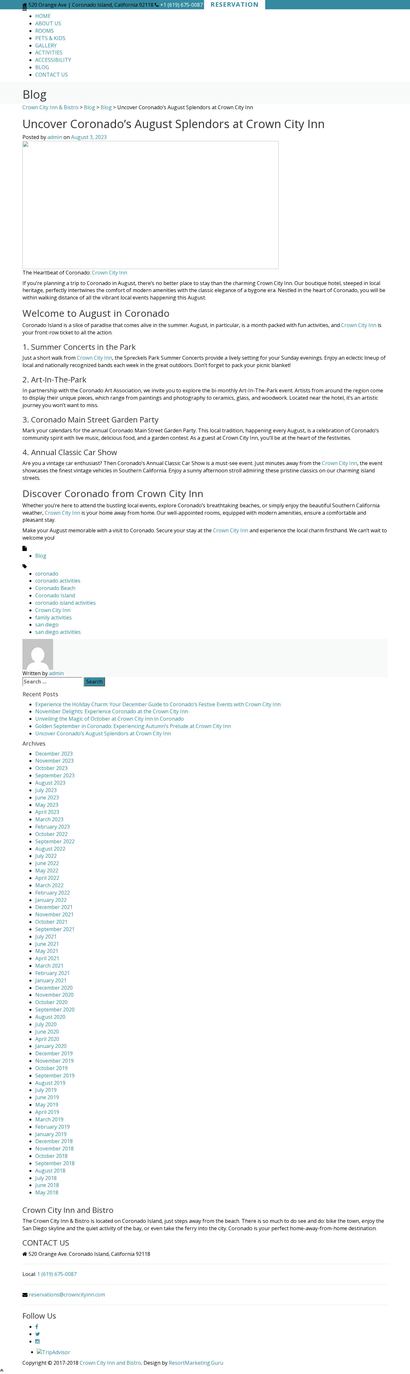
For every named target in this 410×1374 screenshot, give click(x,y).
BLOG (42, 67)
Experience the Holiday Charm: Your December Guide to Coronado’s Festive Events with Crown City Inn (158, 704)
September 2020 (55, 1009)
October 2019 (51, 1068)
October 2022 (51, 834)
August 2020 (50, 1016)
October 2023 (51, 768)
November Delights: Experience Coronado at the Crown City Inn (111, 711)
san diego (47, 624)
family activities (53, 617)
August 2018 (50, 1170)
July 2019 (46, 1089)
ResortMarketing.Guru (196, 1362)
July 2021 (46, 936)
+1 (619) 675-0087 (181, 4)
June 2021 (47, 943)
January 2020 (51, 1046)
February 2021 (52, 973)
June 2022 (47, 863)
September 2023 (55, 775)
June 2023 (47, 797)
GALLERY (46, 45)
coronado (46, 573)
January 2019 (51, 1134)
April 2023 (47, 811)
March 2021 (49, 965)
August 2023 (50, 782)
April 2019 (47, 1112)
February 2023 (52, 826)
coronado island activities (65, 602)
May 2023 (46, 804)
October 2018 (51, 1155)
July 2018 (46, 1178)
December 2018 (54, 1141)
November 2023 (54, 760)
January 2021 (51, 980)
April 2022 (47, 877)
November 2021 (54, 914)
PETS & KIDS (50, 38)
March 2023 (49, 819)
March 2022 (49, 885)
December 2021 (54, 907)
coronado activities (57, 580)
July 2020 (46, 1024)
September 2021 (55, 929)
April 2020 (47, 1039)
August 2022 (50, 848)
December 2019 (54, 1053)
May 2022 (46, 870)
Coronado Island (55, 595)
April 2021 (47, 958)
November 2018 (54, 1148)
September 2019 (55, 1075)
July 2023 (46, 790)
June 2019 (47, 1097)
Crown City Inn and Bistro (110, 1362)
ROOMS (44, 30)
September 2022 (55, 841)
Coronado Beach (55, 588)
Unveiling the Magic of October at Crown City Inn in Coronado (109, 718)
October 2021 (51, 921)
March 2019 (49, 1119)
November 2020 (54, 994)
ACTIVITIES (48, 52)
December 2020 (54, 987)
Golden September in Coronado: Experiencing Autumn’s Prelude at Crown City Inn (133, 726)
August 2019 (50, 1082)
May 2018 (46, 1192)
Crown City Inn (110, 272)
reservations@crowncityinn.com (67, 1294)
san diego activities (58, 631)
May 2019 (46, 1104)
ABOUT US (48, 23)
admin (54, 137)
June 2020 (47, 1031)
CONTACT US (51, 74)
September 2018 (55, 1163)
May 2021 (46, 950)
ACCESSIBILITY (53, 59)
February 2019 (52, 1126)
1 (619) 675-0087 (57, 1274)
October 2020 (51, 1002)
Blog (40, 555)
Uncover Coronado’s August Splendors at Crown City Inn (103, 733)
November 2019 (54, 1060)
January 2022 (51, 900)
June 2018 (47, 1185)
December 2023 (54, 753)
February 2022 (52, 892)
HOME (43, 16)
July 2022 (46, 855)
